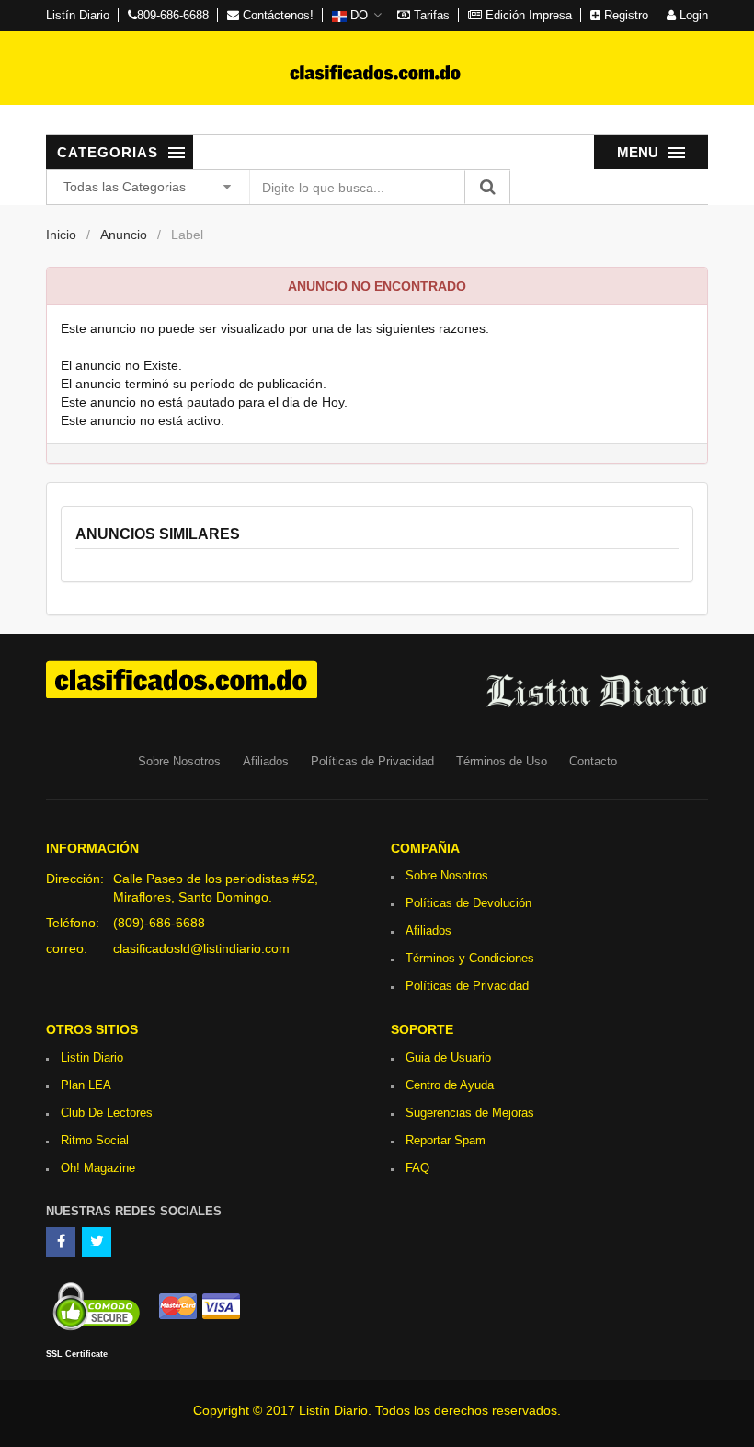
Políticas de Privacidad (372, 761)
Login (692, 15)
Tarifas (430, 15)
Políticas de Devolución (468, 903)
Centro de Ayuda (450, 1085)
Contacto (593, 761)
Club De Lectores (107, 1113)
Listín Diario (77, 15)
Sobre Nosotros (179, 761)
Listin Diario (92, 1057)
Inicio (61, 234)
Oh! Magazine (98, 1168)
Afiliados (266, 761)
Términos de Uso (501, 761)
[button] (357, 15)
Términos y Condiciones (470, 958)
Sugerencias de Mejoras (470, 1113)
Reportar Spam (446, 1140)
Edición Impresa (527, 15)
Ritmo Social (95, 1140)
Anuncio (123, 234)
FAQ (417, 1168)
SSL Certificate (77, 1354)
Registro (624, 15)
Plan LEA (86, 1085)
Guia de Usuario (448, 1057)
